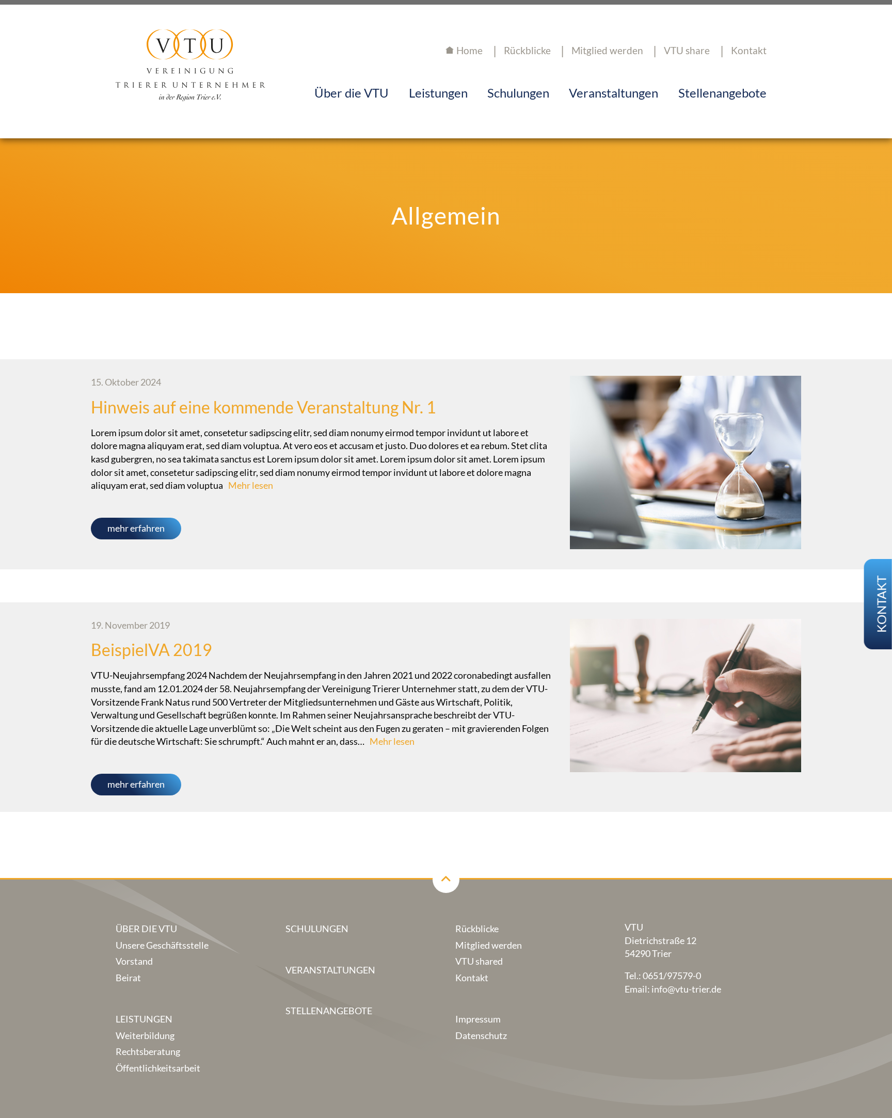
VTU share (687, 50)
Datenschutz (481, 1035)
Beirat (128, 977)
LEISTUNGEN (144, 1019)
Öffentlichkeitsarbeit (158, 1068)
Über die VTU (351, 92)
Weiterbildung (145, 1035)
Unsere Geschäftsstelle (162, 945)
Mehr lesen (250, 485)
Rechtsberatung (148, 1051)
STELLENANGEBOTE (328, 1010)
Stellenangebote (722, 92)
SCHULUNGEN (316, 928)
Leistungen (438, 92)
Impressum (478, 1019)
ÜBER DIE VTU (146, 928)
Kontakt (749, 50)
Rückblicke (477, 928)
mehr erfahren (136, 528)
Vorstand (134, 961)
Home (469, 50)
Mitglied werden (607, 50)
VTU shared (479, 961)
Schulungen (518, 92)
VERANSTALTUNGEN (330, 970)
